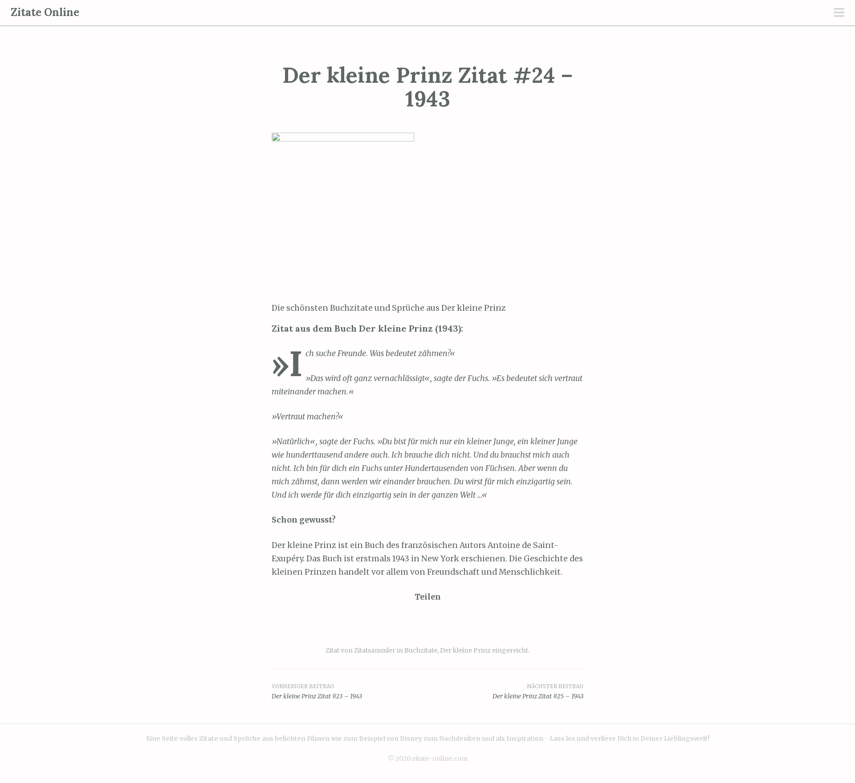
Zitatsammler (374, 650)
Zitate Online (45, 12)
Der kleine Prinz (465, 650)
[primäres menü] (839, 13)
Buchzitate (420, 650)
